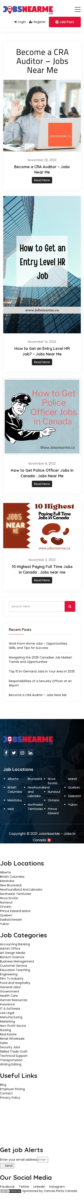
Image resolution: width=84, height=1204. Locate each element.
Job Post (66, 22)
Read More (42, 180)
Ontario (53, 800)
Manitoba (15, 800)
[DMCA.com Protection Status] (11, 1191)
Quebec (74, 787)
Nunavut (54, 792)
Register (40, 22)
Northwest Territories (35, 806)
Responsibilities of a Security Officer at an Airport (40, 683)
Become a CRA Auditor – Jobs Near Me (38, 695)
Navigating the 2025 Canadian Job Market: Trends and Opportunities (40, 659)
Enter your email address (18, 1159)
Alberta (13, 779)
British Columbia (15, 789)
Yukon (72, 804)
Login (22, 22)
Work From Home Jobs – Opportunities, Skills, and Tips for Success (38, 645)
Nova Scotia (52, 781)
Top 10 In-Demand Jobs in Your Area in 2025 (42, 671)
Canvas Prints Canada (60, 1191)
